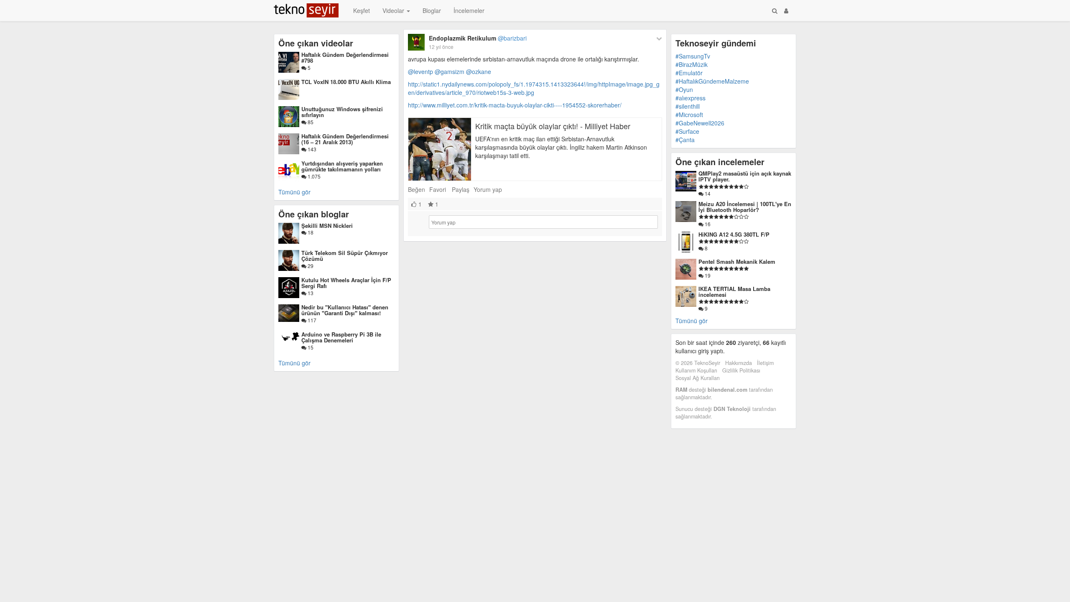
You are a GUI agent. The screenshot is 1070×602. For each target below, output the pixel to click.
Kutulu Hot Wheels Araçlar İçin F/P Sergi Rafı (346, 283)
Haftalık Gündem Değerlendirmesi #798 (345, 57)
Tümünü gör (294, 192)
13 (309, 292)
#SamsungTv (692, 56)
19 (707, 275)
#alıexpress (690, 98)
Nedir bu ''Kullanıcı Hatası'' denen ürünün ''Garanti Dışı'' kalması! (344, 310)
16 (707, 223)
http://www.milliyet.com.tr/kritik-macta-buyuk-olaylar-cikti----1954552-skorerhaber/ (515, 105)
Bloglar (432, 10)
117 (311, 320)
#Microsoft (689, 114)
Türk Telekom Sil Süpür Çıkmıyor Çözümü (344, 256)
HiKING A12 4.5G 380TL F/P (733, 234)
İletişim (765, 363)
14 (707, 193)
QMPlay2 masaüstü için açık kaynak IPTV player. (744, 176)
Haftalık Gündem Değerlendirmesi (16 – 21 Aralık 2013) (345, 139)
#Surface (687, 131)
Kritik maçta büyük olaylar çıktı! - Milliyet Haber (552, 125)
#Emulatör (689, 73)
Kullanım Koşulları (696, 370)
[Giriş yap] (786, 10)
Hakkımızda (738, 363)
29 (309, 265)
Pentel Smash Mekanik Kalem (736, 261)
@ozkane (478, 71)
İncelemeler (468, 10)
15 (309, 347)
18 (309, 232)
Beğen (416, 189)
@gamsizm (449, 71)
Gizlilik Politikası (741, 370)
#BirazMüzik (691, 64)
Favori (437, 189)
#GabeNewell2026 (699, 123)
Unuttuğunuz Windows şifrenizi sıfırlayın (342, 112)
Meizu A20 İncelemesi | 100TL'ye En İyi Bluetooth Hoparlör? (744, 207)
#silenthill (687, 106)
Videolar (394, 10)
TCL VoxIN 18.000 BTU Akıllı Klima (346, 82)
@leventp (420, 71)
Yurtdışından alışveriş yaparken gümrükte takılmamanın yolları (342, 166)
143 (311, 149)
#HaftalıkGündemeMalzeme (712, 81)
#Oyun (684, 89)
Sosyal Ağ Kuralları (697, 378)
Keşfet (361, 10)
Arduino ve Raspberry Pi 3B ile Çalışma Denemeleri (341, 337)
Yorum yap (488, 189)
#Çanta (685, 139)
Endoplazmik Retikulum (478, 38)
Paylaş (460, 189)
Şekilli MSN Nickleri (327, 226)
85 (309, 121)
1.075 (313, 176)
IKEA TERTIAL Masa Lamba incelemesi (734, 291)
